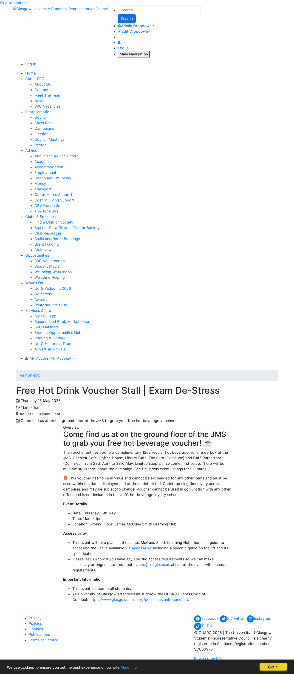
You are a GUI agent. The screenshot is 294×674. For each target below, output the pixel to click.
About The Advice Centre (56, 156)
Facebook (210, 618)
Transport (42, 189)
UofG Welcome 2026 (52, 288)
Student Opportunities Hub (57, 332)
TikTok (207, 625)
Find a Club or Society (53, 222)
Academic (43, 161)
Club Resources (48, 233)
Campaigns (44, 128)
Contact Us (44, 89)
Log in (123, 48)
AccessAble (142, 548)
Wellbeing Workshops (53, 272)
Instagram (262, 618)
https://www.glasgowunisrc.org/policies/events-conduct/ (138, 599)
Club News (43, 249)
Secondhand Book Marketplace (61, 321)
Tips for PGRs (46, 211)
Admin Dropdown (136, 25)
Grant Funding (46, 244)
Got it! (273, 667)
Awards (40, 299)
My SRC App (45, 316)
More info (129, 667)
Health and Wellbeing (52, 178)
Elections (42, 134)
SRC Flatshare (46, 327)
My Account (50, 358)
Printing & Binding (49, 338)
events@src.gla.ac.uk (151, 564)
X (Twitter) (237, 618)
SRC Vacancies (47, 106)
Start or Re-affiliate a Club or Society (67, 227)
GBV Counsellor (48, 205)
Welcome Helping (49, 277)
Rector (40, 145)
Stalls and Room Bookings (57, 238)
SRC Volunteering (49, 260)
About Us (42, 84)
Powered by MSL (209, 658)
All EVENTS (30, 375)
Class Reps (44, 122)
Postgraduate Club (50, 305)
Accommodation (48, 167)
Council (41, 117)
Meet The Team (47, 95)
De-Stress (43, 294)
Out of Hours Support (53, 194)
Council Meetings (49, 139)
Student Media (47, 266)
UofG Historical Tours (53, 343)
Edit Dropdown (135, 31)
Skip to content (13, 2)
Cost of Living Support (54, 200)
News (39, 100)
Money (40, 183)
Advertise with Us (49, 349)
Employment (45, 172)
